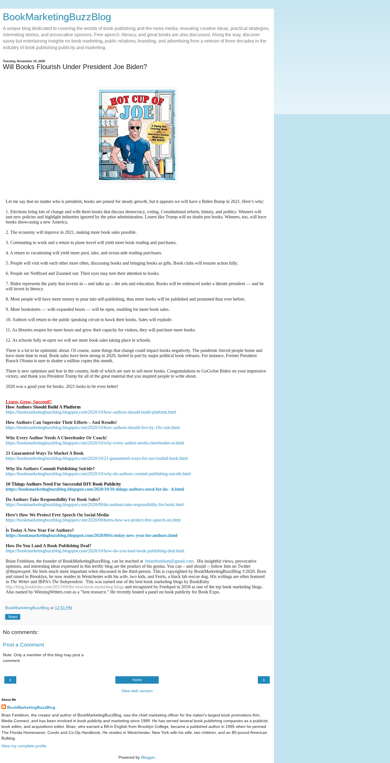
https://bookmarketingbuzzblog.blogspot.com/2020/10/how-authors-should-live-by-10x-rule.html (93, 427)
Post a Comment (23, 645)
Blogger (148, 757)
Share (12, 617)
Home (137, 680)
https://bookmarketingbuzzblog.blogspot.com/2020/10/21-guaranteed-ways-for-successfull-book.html (97, 458)
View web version (137, 690)
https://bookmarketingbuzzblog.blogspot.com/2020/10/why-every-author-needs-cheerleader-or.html (95, 442)
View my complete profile (24, 746)
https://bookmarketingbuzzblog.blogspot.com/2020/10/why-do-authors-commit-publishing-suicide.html (98, 473)
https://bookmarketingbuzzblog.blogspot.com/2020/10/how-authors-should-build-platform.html (91, 412)
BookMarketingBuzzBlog (57, 16)
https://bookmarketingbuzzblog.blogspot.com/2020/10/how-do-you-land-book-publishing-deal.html (95, 550)
